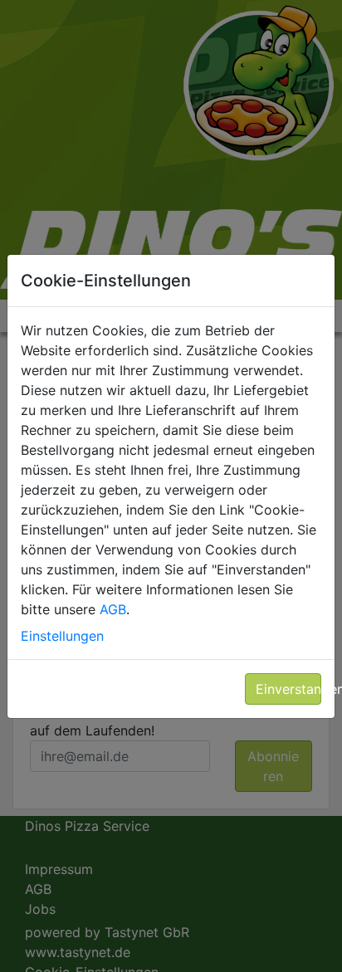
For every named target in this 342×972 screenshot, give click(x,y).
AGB (113, 609)
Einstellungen (62, 636)
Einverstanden (289, 689)
